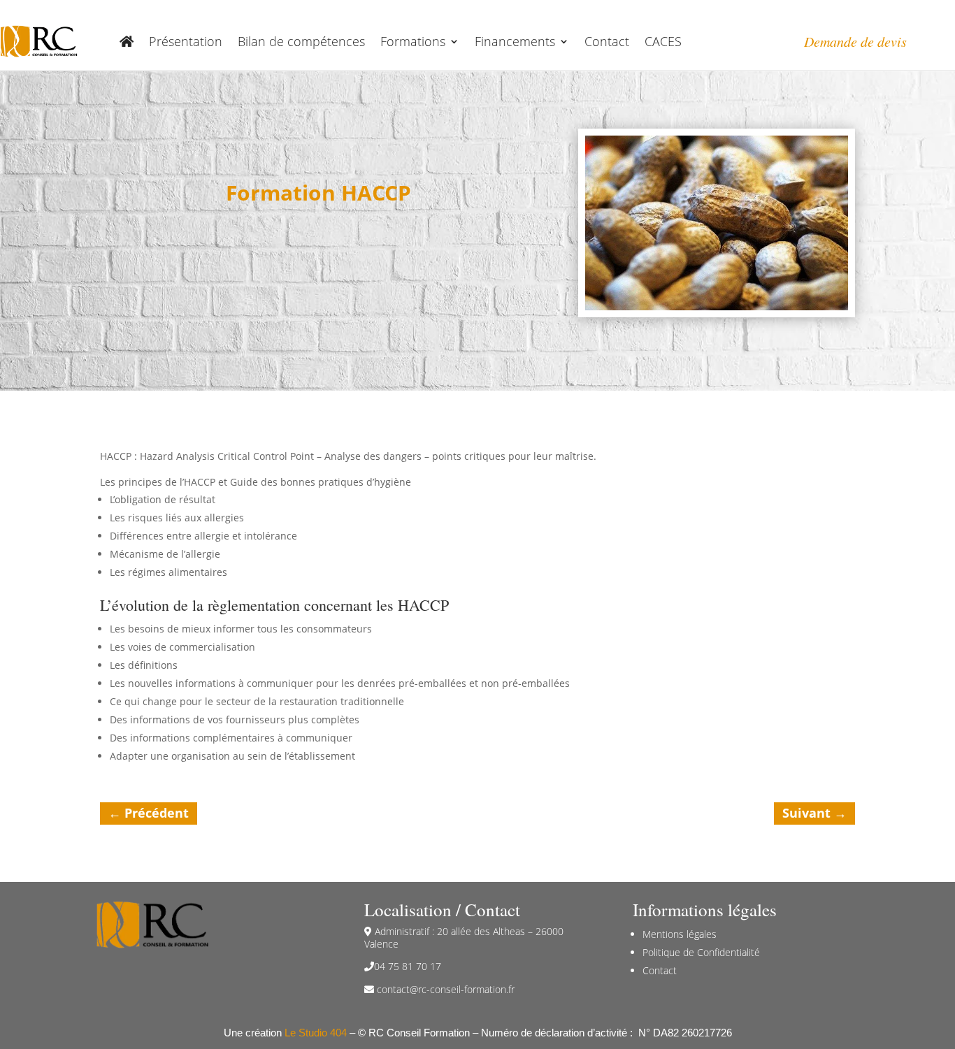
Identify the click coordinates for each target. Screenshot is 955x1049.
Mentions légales (679, 934)
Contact (606, 41)
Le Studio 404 (316, 1033)
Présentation (185, 41)
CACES (663, 41)
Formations (412, 41)
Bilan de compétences (301, 41)
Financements (515, 41)
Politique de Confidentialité (701, 952)
